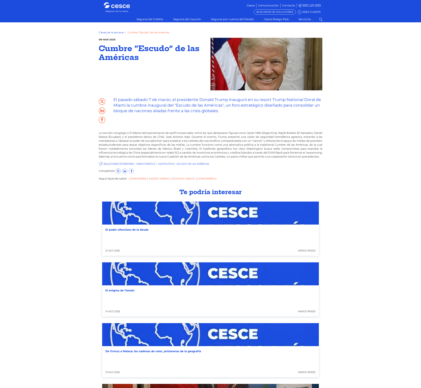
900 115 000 (312, 5)
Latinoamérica (139, 178)
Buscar (320, 19)
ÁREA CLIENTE (311, 11)
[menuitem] (268, 5)
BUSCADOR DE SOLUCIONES (274, 11)
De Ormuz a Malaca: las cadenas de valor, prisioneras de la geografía (153, 351)
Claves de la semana (111, 32)
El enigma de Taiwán (120, 290)
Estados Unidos (184, 178)
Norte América (161, 178)
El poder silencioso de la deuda (127, 229)
